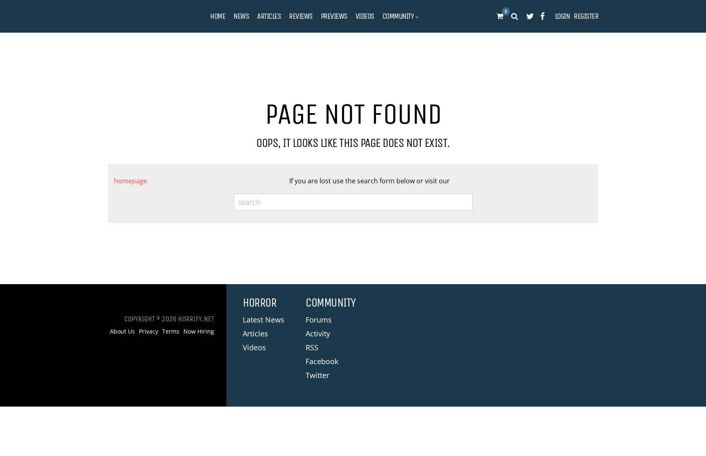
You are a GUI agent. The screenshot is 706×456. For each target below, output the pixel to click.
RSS (312, 347)
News (241, 16)
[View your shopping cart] (499, 16)
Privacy (148, 331)
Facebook (322, 361)
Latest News (263, 320)
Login (562, 16)
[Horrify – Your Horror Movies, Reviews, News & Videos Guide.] (149, 16)
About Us (122, 331)
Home (217, 16)
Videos (364, 16)
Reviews (301, 16)
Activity (318, 333)
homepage (130, 180)
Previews (334, 16)
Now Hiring (198, 331)
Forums (319, 320)
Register (586, 16)
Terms (170, 331)
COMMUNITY (398, 16)
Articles (269, 16)
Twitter (317, 375)
